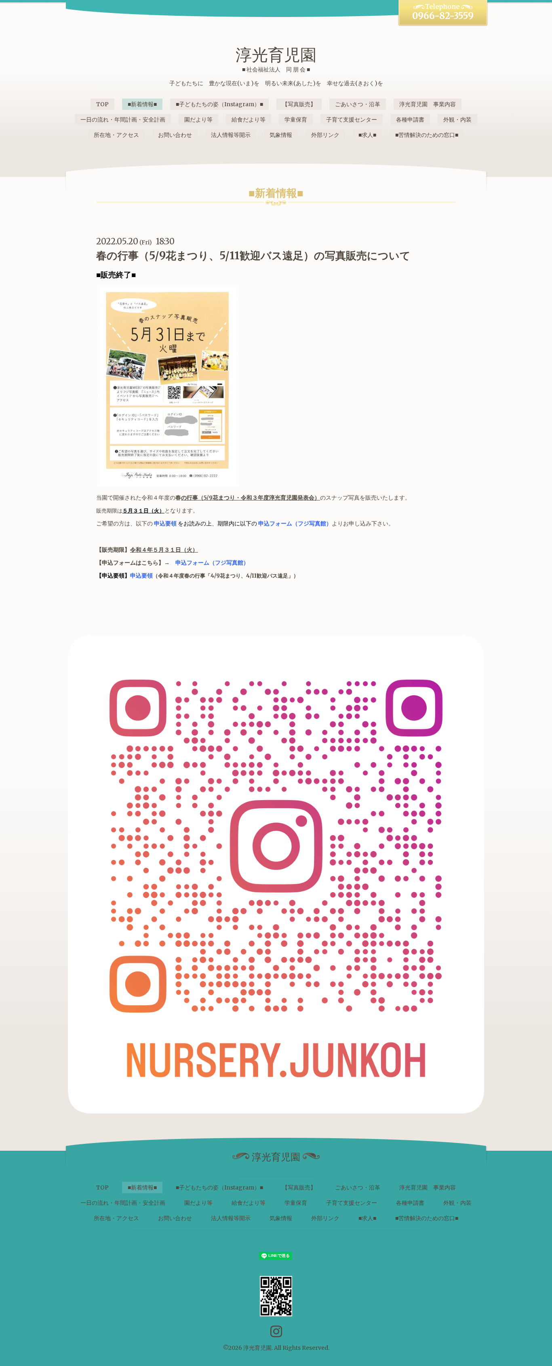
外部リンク (325, 135)
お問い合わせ (175, 135)
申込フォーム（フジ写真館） (295, 523)
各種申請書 (410, 119)
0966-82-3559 (443, 15)
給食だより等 (248, 119)
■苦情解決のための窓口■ (426, 135)
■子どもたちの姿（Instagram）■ (219, 104)
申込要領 (165, 523)
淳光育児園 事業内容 (427, 104)
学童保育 (295, 119)
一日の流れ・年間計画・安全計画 (122, 119)
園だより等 (198, 119)
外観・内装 (457, 119)
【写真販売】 (299, 104)
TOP (102, 104)
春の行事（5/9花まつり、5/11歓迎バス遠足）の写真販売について (253, 255)
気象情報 (281, 135)
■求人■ (367, 135)
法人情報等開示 (231, 135)
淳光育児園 (276, 55)
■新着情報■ (142, 104)
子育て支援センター (351, 119)
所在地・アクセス (116, 135)
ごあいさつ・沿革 (357, 104)
